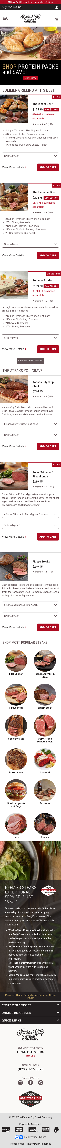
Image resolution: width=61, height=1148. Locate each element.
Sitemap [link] (46, 1143)
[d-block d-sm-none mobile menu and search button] (5, 18)
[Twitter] (20, 1082)
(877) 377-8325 (13, 7)
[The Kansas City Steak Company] (30, 1034)
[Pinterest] (40, 1082)
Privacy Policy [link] (33, 1143)
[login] (56, 7)
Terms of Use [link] (17, 1143)
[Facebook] (30, 1082)
